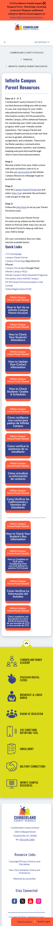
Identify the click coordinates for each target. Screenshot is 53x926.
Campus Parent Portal (16, 257)
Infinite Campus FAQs (16, 271)
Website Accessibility (24, 878)
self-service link (21, 172)
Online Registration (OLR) (18, 289)
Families (27, 59)
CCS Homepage (13, 253)
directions (21, 207)
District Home (24, 921)
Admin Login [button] (43, 921)
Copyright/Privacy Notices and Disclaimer (24, 862)
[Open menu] (4, 42)
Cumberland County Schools (26, 52)
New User (17, 193)
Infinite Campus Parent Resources (27, 66)
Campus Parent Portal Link (27, 189)
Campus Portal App (15, 260)
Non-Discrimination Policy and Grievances (24, 871)
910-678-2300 (26, 839)
